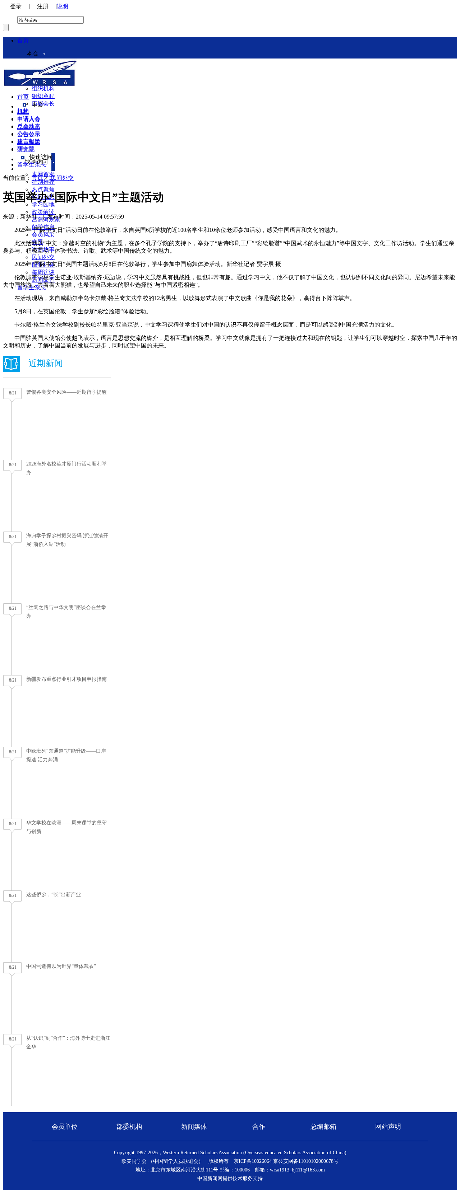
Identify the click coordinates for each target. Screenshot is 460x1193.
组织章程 (43, 96)
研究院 (25, 149)
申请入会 (28, 119)
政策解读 (43, 212)
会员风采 (43, 234)
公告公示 (28, 134)
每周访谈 (43, 272)
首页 (23, 40)
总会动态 (28, 127)
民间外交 (43, 257)
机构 (23, 112)
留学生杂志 (31, 165)
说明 (62, 6)
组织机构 (43, 88)
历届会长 (43, 103)
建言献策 (28, 142)
